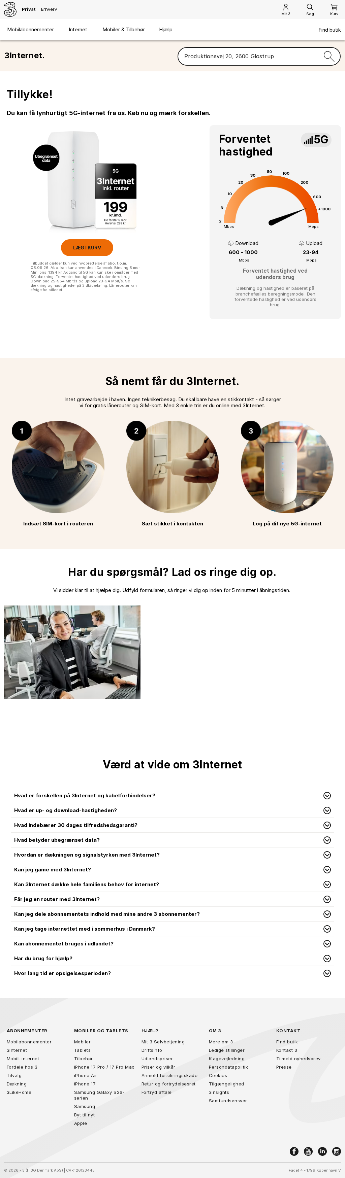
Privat (29, 9)
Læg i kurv (87, 247)
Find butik (329, 30)
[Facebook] (294, 1151)
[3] (10, 9)
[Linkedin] (322, 1151)
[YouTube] (308, 1151)
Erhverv (49, 9)
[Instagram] (336, 1151)
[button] (172, 795)
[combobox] (248, 56)
